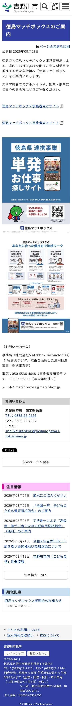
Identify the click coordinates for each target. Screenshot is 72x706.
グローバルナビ (65, 6)
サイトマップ (15, 653)
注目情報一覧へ (36, 575)
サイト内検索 (44, 6)
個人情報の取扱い (20, 635)
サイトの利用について (24, 629)
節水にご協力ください (50, 495)
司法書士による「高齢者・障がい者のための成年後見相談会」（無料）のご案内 (35, 526)
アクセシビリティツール (55, 6)
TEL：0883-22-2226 (20, 415)
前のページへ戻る (36, 462)
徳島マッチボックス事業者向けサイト (30, 123)
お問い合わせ (38, 653)
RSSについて (50, 635)
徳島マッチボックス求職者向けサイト (30, 106)
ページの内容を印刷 (55, 46)
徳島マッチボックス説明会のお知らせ (33, 600)
